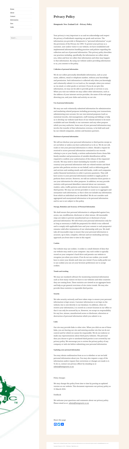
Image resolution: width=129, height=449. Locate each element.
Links (12, 27)
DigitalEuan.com (74, 446)
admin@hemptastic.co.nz (64, 366)
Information (14, 20)
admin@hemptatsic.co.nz (103, 443)
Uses (11, 23)
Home (12, 9)
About (12, 13)
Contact (12, 16)
